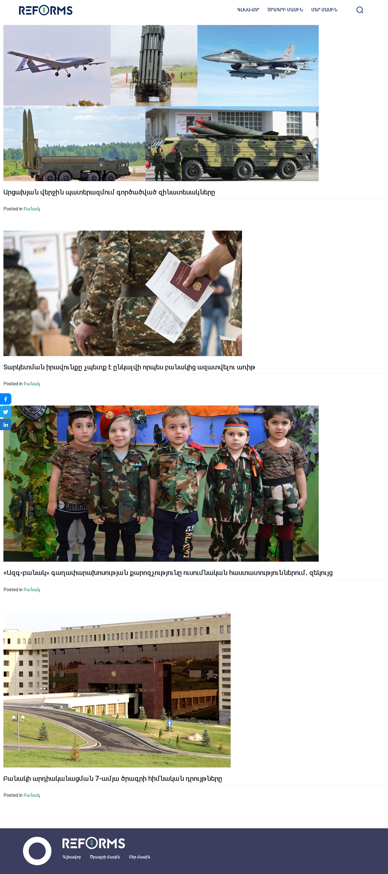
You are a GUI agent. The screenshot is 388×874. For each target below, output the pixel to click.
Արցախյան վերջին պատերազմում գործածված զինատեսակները (109, 192)
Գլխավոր (248, 10)
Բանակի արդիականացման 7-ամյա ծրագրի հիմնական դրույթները (112, 778)
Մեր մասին (324, 10)
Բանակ (32, 209)
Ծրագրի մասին (285, 10)
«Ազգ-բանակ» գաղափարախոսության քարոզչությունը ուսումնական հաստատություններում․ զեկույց (168, 572)
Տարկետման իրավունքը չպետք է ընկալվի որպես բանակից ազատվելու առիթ (129, 367)
